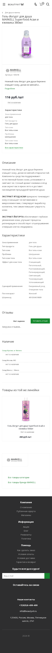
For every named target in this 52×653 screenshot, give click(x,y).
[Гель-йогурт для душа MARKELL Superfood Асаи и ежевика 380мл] (26, 44)
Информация (26, 521)
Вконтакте (15, 591)
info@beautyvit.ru (28, 611)
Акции (26, 526)
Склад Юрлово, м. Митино (12, 350)
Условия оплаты (26, 554)
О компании (26, 507)
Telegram (22, 591)
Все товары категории (18, 477)
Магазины (26, 515)
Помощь (26, 545)
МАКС (29, 591)
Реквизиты (26, 534)
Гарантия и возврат (26, 562)
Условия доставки (26, 558)
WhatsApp (36, 591)
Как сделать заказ (26, 550)
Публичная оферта (26, 511)
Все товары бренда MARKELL (22, 482)
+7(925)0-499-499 (28, 605)
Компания (26, 502)
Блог (26, 530)
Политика (26, 538)
